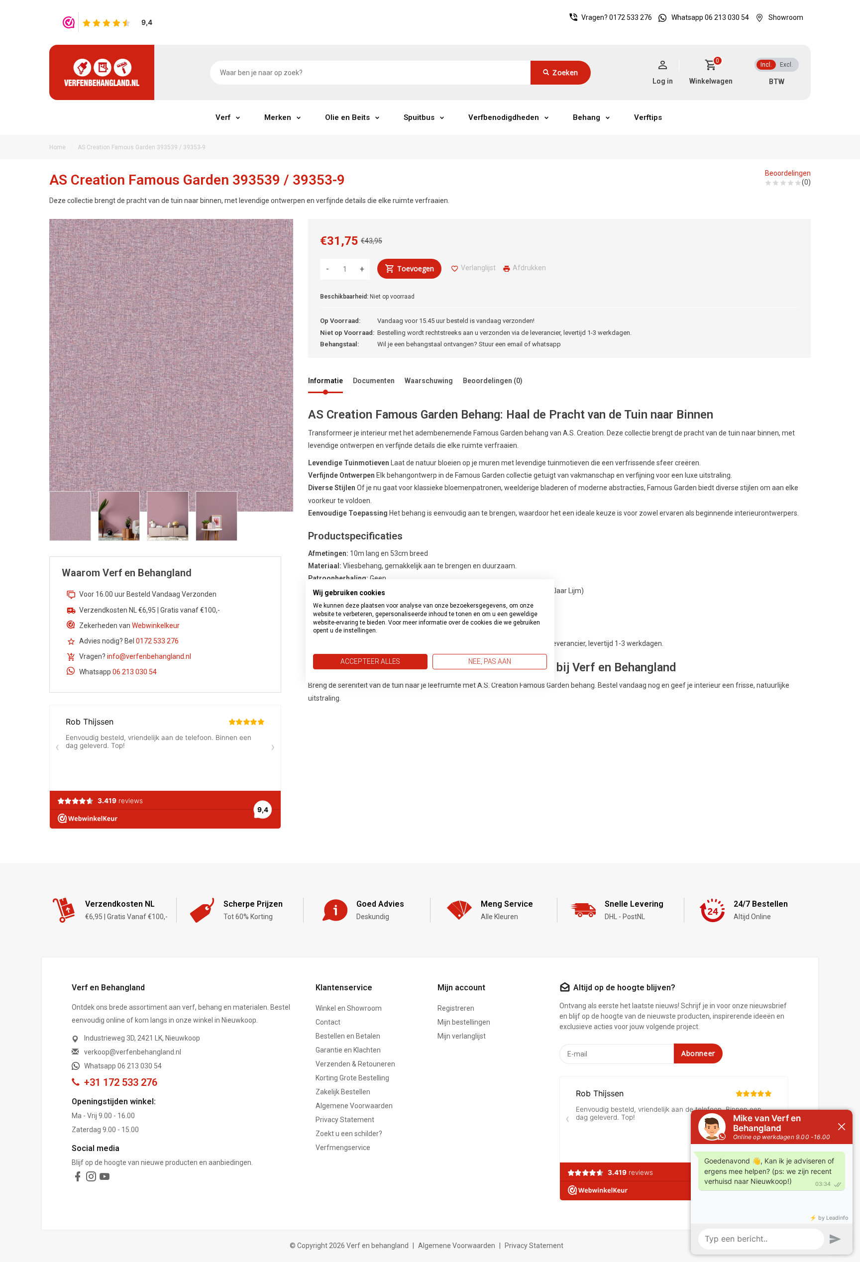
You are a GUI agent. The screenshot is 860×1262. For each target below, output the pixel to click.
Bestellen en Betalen (348, 1036)
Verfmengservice (343, 1148)
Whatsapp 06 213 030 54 (710, 17)
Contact (328, 1022)
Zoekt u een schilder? (349, 1134)
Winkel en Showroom (349, 1008)
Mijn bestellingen (463, 1022)
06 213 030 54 (134, 672)
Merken (277, 117)
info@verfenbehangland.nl (149, 656)
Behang (586, 117)
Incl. (766, 64)
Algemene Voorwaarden (354, 1106)
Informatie (325, 381)
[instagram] (91, 1178)
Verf (222, 117)
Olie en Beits (347, 117)
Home (57, 147)
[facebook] (78, 1178)
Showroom (785, 17)
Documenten (374, 381)
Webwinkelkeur (156, 626)
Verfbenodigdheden (503, 117)
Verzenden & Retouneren (355, 1064)
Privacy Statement (345, 1120)
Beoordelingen (788, 173)
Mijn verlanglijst (461, 1036)
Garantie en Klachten (348, 1050)
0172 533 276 (630, 17)
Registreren (455, 1008)
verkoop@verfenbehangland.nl (132, 1052)
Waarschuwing (429, 381)
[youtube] (104, 1178)
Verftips (648, 117)
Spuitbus (419, 117)
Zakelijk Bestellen (343, 1092)
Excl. (786, 64)
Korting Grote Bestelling (352, 1078)
